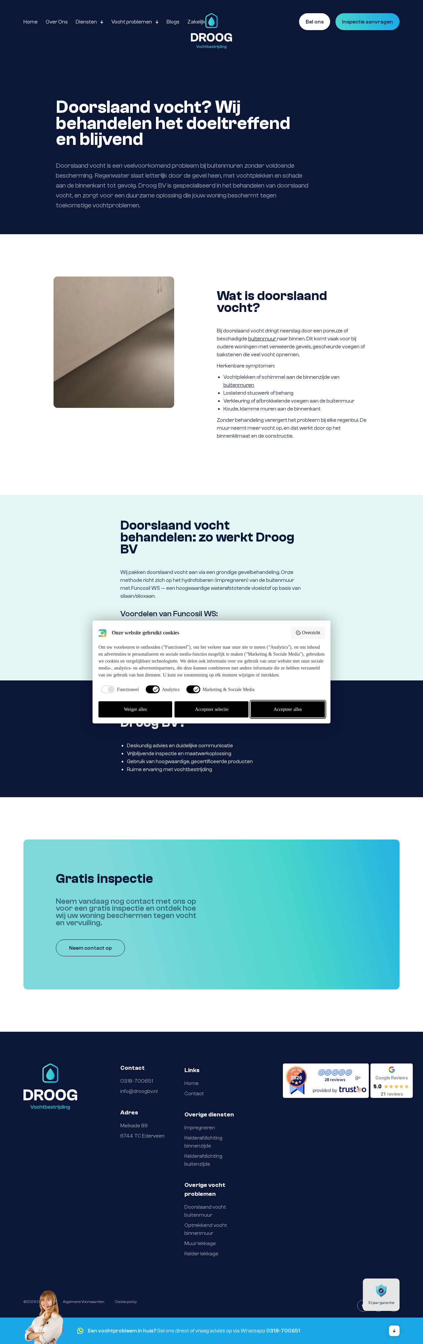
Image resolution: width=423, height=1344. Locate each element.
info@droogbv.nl (139, 1091)
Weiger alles (135, 709)
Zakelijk (196, 22)
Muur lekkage (200, 1243)
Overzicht (311, 632)
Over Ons (57, 22)
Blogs (173, 22)
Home (30, 22)
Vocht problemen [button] (131, 21)
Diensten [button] (86, 21)
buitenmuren (238, 385)
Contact (194, 1094)
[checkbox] (118, 689)
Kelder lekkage (201, 1254)
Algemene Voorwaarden (83, 1301)
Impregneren (199, 1128)
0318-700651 (136, 1081)
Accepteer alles (288, 709)
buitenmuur (262, 339)
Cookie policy (126, 1301)
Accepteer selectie (211, 709)
